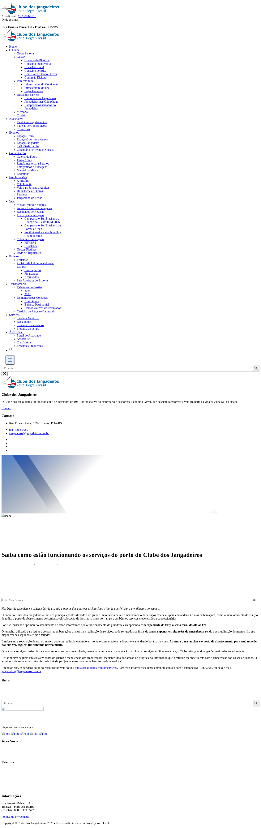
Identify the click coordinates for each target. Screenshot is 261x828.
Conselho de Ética (35, 70)
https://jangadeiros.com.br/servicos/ (96, 667)
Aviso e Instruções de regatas (34, 208)
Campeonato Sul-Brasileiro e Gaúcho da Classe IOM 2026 (42, 220)
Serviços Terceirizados (30, 325)
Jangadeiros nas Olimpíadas (41, 101)
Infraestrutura (25, 81)
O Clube (14, 50)
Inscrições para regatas (30, 215)
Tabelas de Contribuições (32, 125)
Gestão (21, 56)
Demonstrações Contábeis (32, 297)
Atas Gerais (31, 301)
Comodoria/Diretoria (36, 60)
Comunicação (17, 153)
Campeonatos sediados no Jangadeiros (40, 106)
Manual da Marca (27, 170)
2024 (27, 294)
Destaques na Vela (28, 94)
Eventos (14, 132)
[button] (11, 350)
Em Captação (32, 270)
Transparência (17, 283)
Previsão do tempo (28, 328)
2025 (27, 290)
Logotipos (23, 173)
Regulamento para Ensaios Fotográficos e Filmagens (33, 165)
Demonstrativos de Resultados (42, 308)
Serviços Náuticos (28, 318)
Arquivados (31, 277)
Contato (21, 115)
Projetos (14, 256)
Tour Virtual (24, 342)
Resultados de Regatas (30, 211)
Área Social (16, 332)
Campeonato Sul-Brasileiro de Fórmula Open (42, 227)
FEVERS (30, 242)
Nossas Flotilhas (26, 249)
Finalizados (31, 273)
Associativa (16, 118)
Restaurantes (24, 321)
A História (23, 180)
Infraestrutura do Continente (41, 84)
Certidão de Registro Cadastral (35, 311)
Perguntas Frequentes (30, 345)
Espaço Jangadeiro (28, 142)
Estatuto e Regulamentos (32, 122)
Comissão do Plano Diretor (40, 74)
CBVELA (30, 246)
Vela (12, 201)
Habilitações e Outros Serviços (30, 192)
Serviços (14, 314)
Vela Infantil (24, 184)
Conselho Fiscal (34, 67)
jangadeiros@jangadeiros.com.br (29, 433)
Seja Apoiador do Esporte (32, 280)
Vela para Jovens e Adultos (33, 187)
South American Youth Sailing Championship (42, 234)
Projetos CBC (25, 259)
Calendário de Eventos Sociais (35, 149)
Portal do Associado (29, 335)
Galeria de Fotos (27, 156)
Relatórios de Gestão (29, 287)
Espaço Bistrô (25, 136)
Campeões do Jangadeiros (40, 98)
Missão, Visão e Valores (31, 204)
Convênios (23, 129)
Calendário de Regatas (30, 239)
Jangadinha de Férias (29, 197)
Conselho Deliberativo (38, 63)
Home (13, 46)
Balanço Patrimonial (36, 304)
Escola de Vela (18, 177)
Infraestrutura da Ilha (36, 87)
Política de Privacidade (15, 816)
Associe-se (23, 339)
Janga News (24, 160)
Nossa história (25, 53)
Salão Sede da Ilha (28, 146)
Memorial (22, 112)
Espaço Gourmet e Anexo (32, 139)
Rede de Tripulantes (29, 253)
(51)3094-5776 (27, 16)
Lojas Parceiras (33, 91)
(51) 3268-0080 (18, 429)
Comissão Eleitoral (35, 77)
